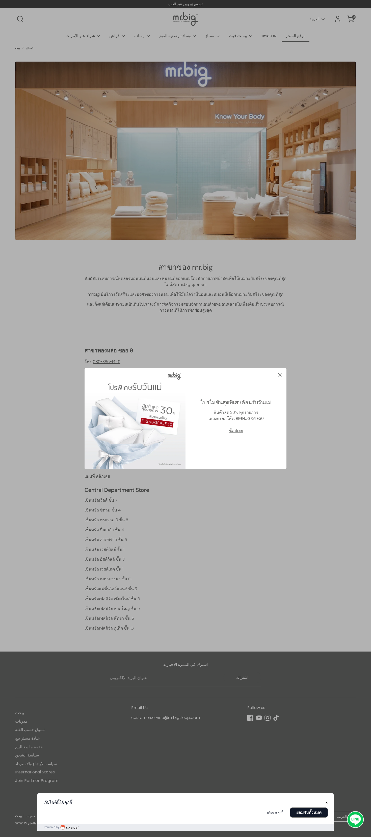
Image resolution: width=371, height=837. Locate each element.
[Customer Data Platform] (185, 827)
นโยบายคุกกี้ (275, 812)
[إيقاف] (279, 374)
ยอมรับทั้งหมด (309, 812)
